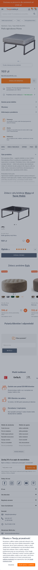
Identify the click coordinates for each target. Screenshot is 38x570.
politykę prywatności (8, 559)
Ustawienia (11, 565)
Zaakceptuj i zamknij (26, 565)
